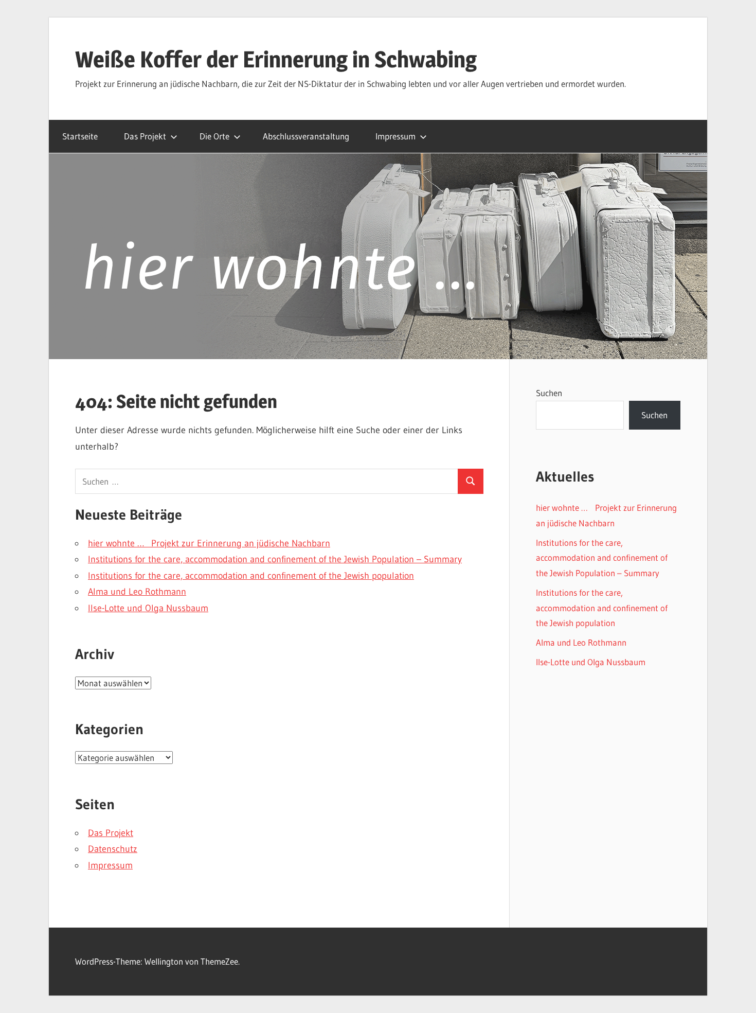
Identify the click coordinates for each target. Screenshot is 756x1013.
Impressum (395, 136)
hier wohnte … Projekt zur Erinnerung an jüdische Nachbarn (209, 543)
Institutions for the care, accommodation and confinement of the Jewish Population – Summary (275, 559)
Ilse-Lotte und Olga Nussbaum (148, 608)
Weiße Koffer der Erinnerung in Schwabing (276, 59)
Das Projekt (145, 136)
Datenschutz (112, 849)
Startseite (80, 136)
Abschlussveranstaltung (306, 136)
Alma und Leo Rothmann (137, 591)
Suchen (549, 392)
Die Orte (214, 136)
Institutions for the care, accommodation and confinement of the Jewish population (251, 575)
